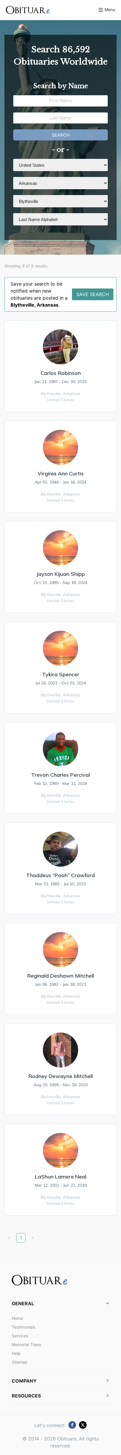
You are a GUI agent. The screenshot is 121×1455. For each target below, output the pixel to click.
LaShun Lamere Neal (60, 1176)
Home (17, 1318)
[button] (60, 1303)
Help (16, 1353)
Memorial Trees (26, 1344)
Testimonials (23, 1326)
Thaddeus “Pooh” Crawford (60, 875)
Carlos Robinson (61, 373)
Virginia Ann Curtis (61, 473)
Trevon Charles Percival (60, 774)
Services (20, 1335)
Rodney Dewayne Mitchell (60, 1076)
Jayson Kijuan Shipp (60, 574)
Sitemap (20, 1362)
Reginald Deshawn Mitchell (60, 975)
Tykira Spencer (60, 674)
